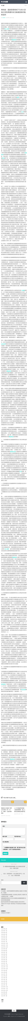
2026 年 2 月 (4, 939)
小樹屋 (23, 290)
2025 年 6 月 (4, 954)
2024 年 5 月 (4, 977)
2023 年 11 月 (4, 988)
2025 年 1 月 (4, 963)
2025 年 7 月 (4, 952)
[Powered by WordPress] (8, 1016)
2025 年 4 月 (4, 958)
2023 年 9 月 (4, 992)
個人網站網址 (6, 841)
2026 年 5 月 (4, 934)
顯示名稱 (5, 836)
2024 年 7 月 (4, 974)
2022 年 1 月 (4, 996)
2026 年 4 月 (4, 936)
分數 (2, 1001)
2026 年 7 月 (4, 930)
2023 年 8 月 (4, 994)
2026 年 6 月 (4, 932)
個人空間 (6, 29)
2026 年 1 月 (4, 941)
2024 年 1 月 (4, 985)
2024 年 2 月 (4, 983)
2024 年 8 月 (4, 972)
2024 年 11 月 (4, 967)
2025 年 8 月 (4, 950)
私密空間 (3, 344)
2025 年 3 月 (4, 959)
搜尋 (2, 880)
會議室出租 (13, 451)
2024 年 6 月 (4, 976)
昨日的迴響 (4, 2)
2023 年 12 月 (4, 986)
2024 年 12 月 (4, 965)
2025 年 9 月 (4, 948)
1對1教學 (6, 549)
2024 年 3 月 (4, 981)
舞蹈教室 (11, 436)
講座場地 (14, 39)
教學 (18, 97)
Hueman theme (21, 1016)
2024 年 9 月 (4, 970)
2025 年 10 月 (4, 947)
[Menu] (26, 2)
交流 (22, 111)
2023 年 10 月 (4, 990)
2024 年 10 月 (4, 968)
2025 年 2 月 (4, 961)
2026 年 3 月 (4, 938)
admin (3, 17)
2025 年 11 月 (4, 945)
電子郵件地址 (17, 836)
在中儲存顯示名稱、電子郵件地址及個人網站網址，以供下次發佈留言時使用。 (14, 848)
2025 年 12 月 (4, 943)
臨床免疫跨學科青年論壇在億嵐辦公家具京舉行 (13, 902)
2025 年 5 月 (4, 956)
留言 (4, 826)
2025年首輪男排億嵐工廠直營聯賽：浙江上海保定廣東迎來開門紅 (19, 809)
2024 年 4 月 (4, 979)
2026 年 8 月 (4, 929)
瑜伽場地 (3, 684)
